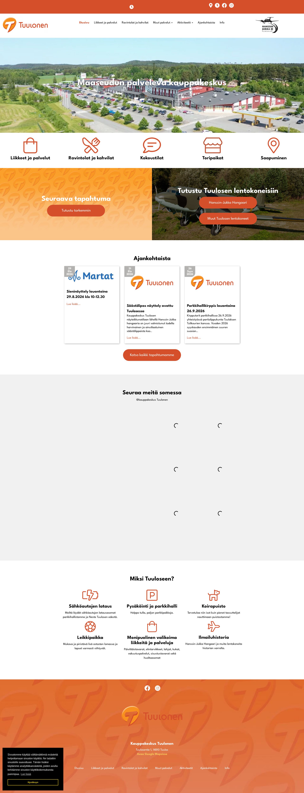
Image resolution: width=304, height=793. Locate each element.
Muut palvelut (162, 22)
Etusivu (84, 22)
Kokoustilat (152, 158)
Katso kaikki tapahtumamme (152, 355)
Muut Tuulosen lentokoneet (228, 218)
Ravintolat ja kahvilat (135, 22)
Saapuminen (274, 158)
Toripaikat (212, 158)
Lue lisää (72, 304)
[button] (69, 271)
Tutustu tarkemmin (76, 210)
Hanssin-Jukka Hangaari (228, 202)
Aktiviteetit (184, 22)
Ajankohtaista (206, 22)
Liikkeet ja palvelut (105, 22)
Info (222, 22)
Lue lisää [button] (26, 774)
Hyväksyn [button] (33, 782)
